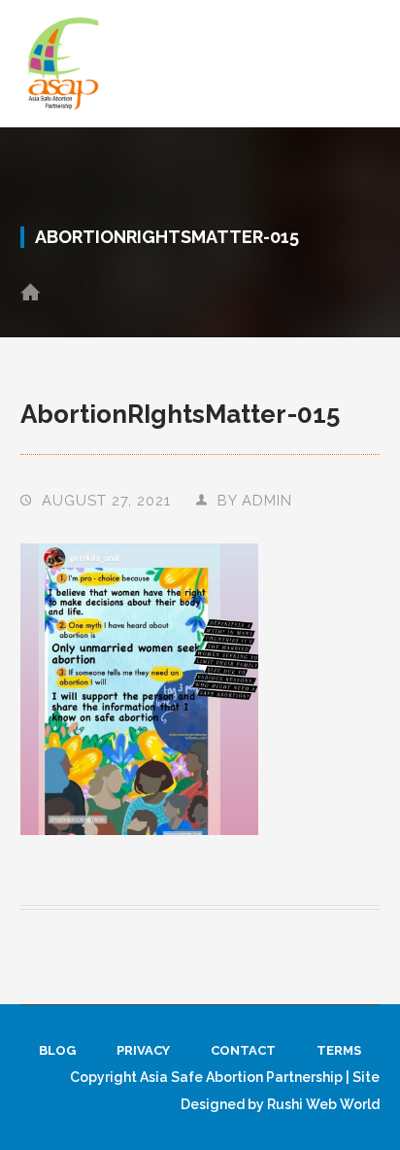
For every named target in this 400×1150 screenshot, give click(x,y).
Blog (57, 1050)
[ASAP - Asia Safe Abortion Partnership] (64, 62)
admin (267, 500)
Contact (243, 1050)
